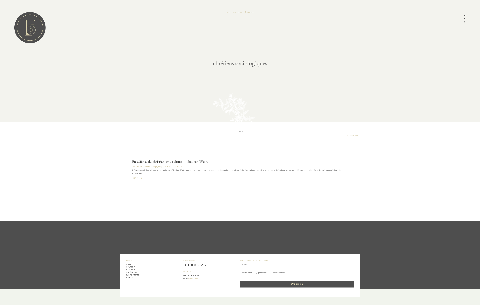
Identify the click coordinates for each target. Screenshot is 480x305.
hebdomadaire (279, 273)
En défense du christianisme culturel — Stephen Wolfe (170, 162)
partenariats (132, 275)
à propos (130, 264)
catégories (352, 136)
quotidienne (263, 273)
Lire (228, 12)
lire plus (137, 178)
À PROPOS (249, 12)
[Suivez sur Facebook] (188, 265)
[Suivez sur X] (205, 265)
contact (130, 277)
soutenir (130, 267)
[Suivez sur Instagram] (195, 265)
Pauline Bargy (193, 278)
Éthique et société (173, 167)
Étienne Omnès (143, 167)
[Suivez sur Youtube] (192, 265)
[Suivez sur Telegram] (185, 265)
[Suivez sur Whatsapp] (198, 265)
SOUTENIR (237, 12)
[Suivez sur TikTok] (202, 265)
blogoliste (132, 269)
